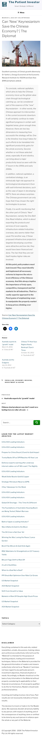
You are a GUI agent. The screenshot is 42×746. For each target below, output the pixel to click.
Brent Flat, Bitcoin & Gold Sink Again (16, 546)
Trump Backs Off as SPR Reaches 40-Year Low (20, 458)
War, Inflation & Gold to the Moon (15, 527)
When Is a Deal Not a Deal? (12, 570)
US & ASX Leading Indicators (13, 442)
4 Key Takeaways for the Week (14, 487)
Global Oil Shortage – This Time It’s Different (19, 503)
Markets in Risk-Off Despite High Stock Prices (20, 596)
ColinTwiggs (24, 18)
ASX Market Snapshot (10, 586)
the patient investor (24, 2)
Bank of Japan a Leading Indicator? (15, 522)
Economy (19, 380)
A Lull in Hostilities (9, 565)
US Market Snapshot (10, 581)
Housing (28, 380)
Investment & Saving (14, 382)
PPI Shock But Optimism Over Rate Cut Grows (20, 575)
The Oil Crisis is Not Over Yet (13, 532)
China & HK (9, 380)
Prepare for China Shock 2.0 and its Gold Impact (20, 452)
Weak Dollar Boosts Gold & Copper (15, 477)
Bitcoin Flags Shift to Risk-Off (13, 560)
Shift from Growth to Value (12, 591)
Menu (22, 12)
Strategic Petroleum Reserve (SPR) (15, 482)
